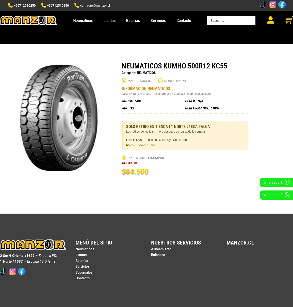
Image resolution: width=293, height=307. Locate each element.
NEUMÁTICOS (146, 73)
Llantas (109, 20)
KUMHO (145, 81)
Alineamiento (161, 249)
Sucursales (84, 272)
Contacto (183, 20)
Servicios (158, 20)
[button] (109, 68)
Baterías (133, 20)
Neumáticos (83, 20)
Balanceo (158, 255)
